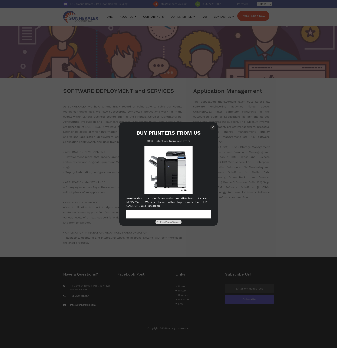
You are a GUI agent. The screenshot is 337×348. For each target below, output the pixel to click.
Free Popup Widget (170, 222)
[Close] (213, 127)
